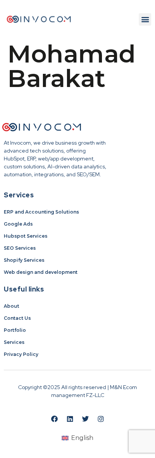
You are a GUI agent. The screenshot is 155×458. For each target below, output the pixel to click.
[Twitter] (85, 419)
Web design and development (41, 272)
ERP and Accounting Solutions (41, 212)
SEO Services (20, 248)
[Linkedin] (70, 419)
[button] (145, 19)
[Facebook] (54, 419)
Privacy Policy (21, 354)
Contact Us (17, 318)
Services (14, 342)
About (11, 306)
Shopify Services (24, 260)
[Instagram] (101, 419)
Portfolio (15, 330)
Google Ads (18, 224)
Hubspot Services (25, 236)
